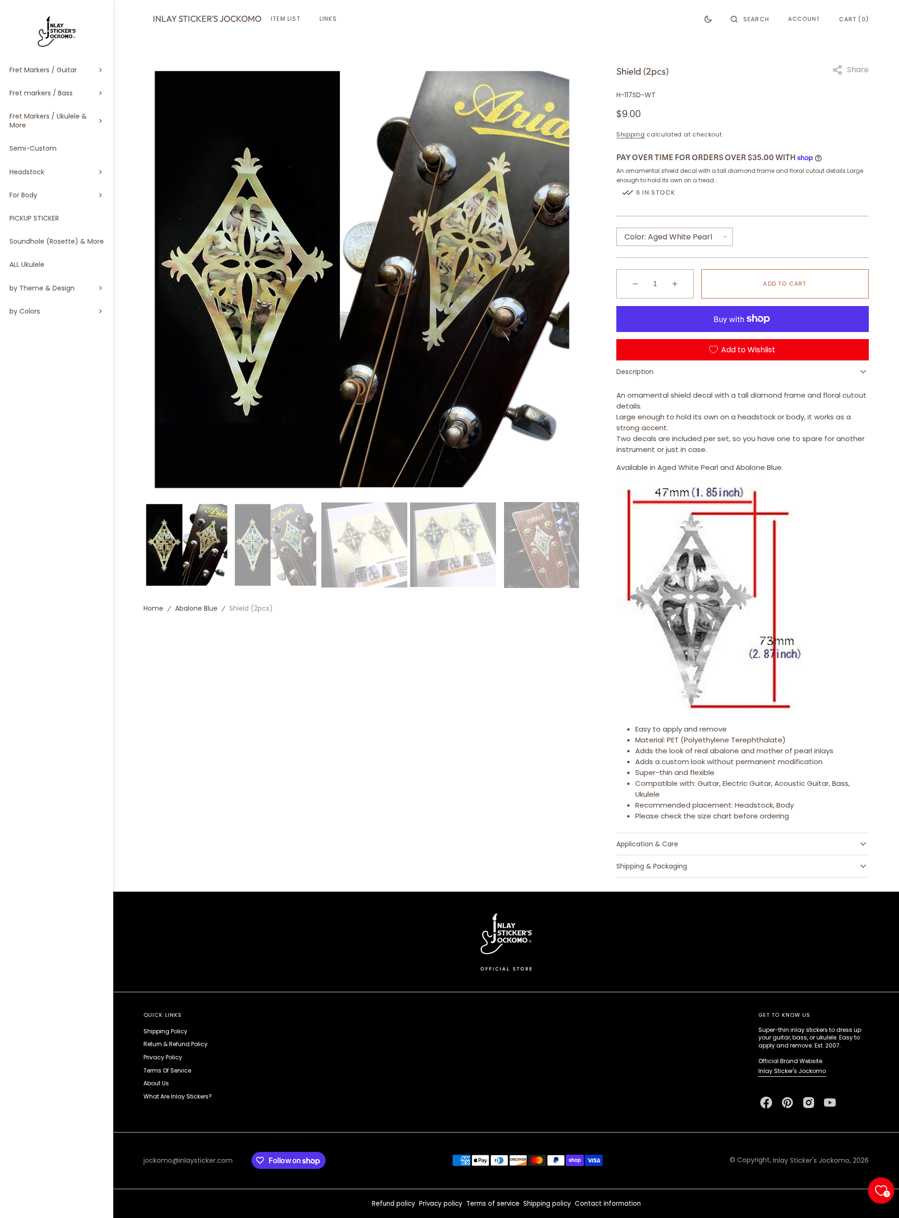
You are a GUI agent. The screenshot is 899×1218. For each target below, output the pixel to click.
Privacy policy (440, 1203)
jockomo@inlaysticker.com (188, 1160)
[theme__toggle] (708, 19)
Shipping (630, 134)
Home (153, 608)
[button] (750, 19)
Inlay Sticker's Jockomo (792, 1071)
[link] (506, 941)
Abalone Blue (196, 608)
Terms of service (493, 1203)
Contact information (608, 1203)
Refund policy (393, 1203)
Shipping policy (547, 1203)
